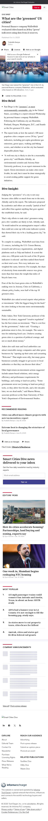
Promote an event (27, 751)
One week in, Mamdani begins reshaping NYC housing (21, 572)
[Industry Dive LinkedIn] (3, 725)
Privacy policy (7, 809)
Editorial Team (7, 743)
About (4, 739)
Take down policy (33, 809)
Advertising (24, 739)
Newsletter (6, 751)
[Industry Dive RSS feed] (20, 725)
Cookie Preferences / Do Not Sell (15, 812)
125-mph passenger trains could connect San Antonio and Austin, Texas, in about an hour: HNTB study (25, 598)
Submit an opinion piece (30, 747)
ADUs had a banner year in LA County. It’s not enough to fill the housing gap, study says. (26, 613)
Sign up (36, 7)
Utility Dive (24, 765)
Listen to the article (16, 96)
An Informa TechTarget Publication (24, 2)
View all (6, 706)
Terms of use (19, 809)
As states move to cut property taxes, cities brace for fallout (24, 624)
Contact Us (6, 747)
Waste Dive (25, 769)
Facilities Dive (25, 761)
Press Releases (8, 761)
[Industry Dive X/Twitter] (14, 725)
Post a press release (18, 706)
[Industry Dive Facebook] (9, 725)
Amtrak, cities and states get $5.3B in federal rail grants (23, 633)
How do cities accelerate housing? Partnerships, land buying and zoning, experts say (23, 530)
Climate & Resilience (21, 447)
